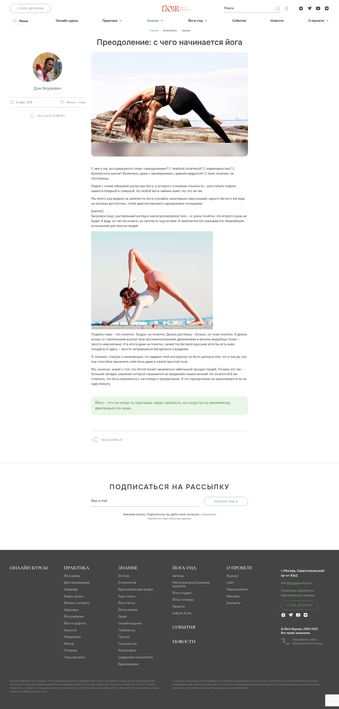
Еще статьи (126, 596)
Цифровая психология (135, 657)
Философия (127, 650)
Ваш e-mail (99, 501)
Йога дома (72, 576)
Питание (70, 650)
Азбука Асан (181, 613)
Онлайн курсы (67, 20)
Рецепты (178, 606)
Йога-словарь (183, 600)
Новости (277, 20)
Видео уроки (73, 596)
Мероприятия (237, 589)
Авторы (178, 576)
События (239, 20)
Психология (127, 644)
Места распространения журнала (191, 584)
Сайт (230, 583)
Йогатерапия (74, 616)
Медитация (72, 637)
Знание (153, 20)
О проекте (316, 20)
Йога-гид (195, 20)
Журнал (232, 576)
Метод (69, 644)
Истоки (123, 576)
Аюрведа (71, 589)
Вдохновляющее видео (135, 589)
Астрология (127, 583)
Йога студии (181, 593)
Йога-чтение (127, 610)
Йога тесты (126, 603)
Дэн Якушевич (47, 88)
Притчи (123, 637)
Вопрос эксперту (77, 603)
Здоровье (71, 610)
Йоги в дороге (75, 623)
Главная (153, 30)
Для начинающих (77, 583)
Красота (70, 630)
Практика (109, 20)
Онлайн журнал (130, 623)
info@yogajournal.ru (296, 583)
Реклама (233, 596)
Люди (122, 616)
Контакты (234, 603)
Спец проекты (74, 657)
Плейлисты (126, 630)
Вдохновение (128, 664)
